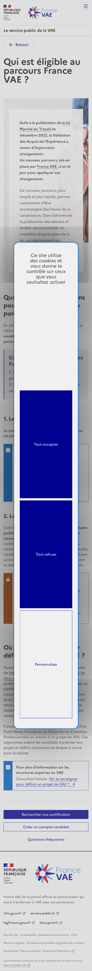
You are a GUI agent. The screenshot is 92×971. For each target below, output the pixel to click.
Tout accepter (46, 444)
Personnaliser (46, 664)
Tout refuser (46, 554)
